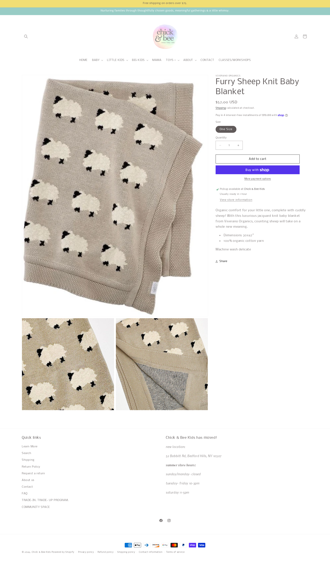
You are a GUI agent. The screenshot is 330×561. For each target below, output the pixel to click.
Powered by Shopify (63, 552)
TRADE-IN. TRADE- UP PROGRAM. (45, 500)
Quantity (221, 137)
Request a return (33, 473)
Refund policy (105, 552)
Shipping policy (126, 552)
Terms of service (175, 552)
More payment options (257, 179)
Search (26, 453)
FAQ (25, 493)
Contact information (150, 552)
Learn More (30, 446)
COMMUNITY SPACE (36, 507)
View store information (236, 200)
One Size (226, 129)
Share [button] (223, 261)
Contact (27, 487)
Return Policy (31, 466)
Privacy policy (86, 552)
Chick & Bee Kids (41, 552)
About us (28, 480)
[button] (26, 36)
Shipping (221, 108)
